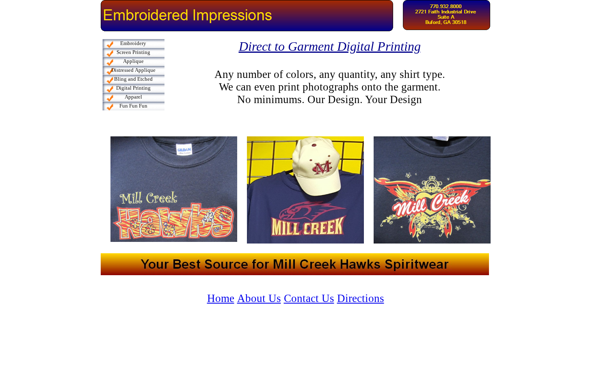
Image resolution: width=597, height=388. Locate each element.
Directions (360, 298)
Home (220, 298)
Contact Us (309, 298)
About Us (259, 298)
